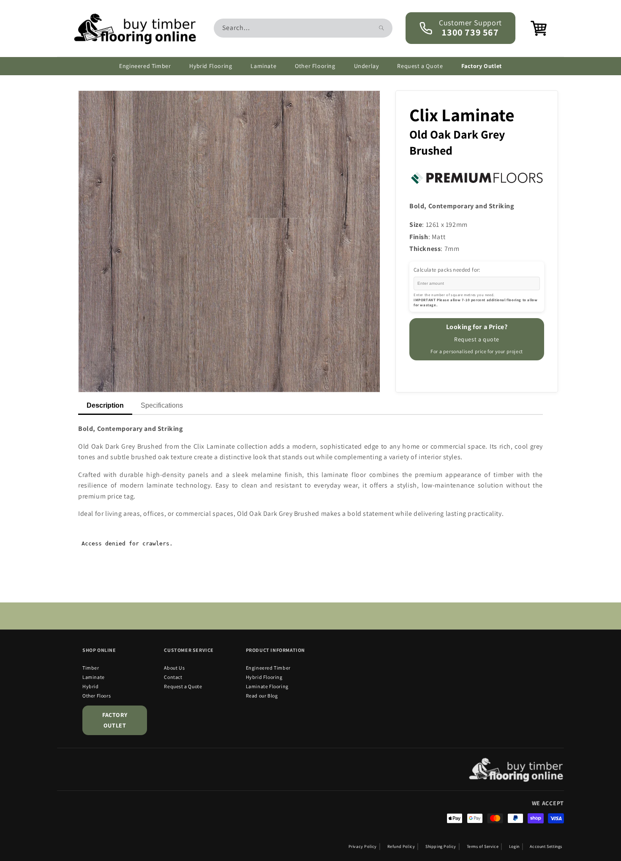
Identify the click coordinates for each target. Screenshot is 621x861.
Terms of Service (483, 846)
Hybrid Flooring (264, 677)
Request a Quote (183, 686)
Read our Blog (262, 695)
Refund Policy (401, 846)
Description (105, 405)
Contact (173, 677)
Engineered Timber (268, 668)
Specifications (162, 405)
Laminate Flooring (267, 686)
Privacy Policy (363, 846)
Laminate (93, 677)
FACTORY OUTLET (114, 720)
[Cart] (533, 28)
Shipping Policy (440, 846)
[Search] (381, 28)
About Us (174, 668)
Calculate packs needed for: (447, 269)
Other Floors (96, 695)
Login (514, 846)
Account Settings (546, 846)
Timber (90, 668)
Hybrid (90, 686)
